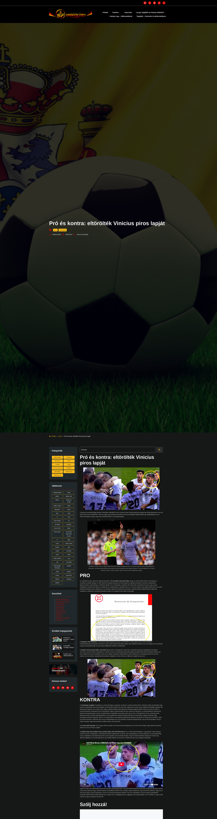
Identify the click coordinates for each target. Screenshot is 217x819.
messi (57, 554)
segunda (69, 565)
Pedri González (57, 558)
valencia (57, 579)
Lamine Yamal (68, 543)
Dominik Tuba (60, 606)
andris (68, 492)
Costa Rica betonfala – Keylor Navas (68, 639)
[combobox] (118, 450)
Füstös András (60, 603)
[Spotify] (67, 687)
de (68, 520)
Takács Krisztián (61, 612)
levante (57, 547)
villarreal (57, 582)
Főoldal (105, 12)
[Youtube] (154, 2)
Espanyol (69, 524)
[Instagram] (149, 2)
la (57, 539)
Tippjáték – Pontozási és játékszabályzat (151, 16)
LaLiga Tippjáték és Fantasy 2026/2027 (150, 12)
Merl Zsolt (59, 616)
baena (68, 505)
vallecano (69, 579)
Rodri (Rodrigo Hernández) (57, 567)
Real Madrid (62, 230)
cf (57, 517)
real (57, 562)
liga (69, 547)
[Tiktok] (159, 2)
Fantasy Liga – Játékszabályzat (121, 16)
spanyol (69, 571)
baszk (68, 509)
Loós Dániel (59, 620)
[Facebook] (144, 2)
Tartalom (115, 12)
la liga (57, 543)
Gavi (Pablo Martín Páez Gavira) (69, 534)
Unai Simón (69, 575)
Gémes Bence (60, 610)
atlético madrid (57, 505)
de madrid (57, 524)
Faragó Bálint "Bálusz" (63, 601)
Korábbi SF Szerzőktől (63, 618)
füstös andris (57, 532)
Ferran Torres (57, 528)
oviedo (68, 554)
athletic (57, 496)
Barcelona (57, 509)
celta (69, 513)
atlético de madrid (68, 501)
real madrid (69, 562)
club (69, 517)
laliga (69, 539)
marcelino (68, 551)
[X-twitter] (163, 2)
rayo (69, 558)
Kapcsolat (128, 12)
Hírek (55, 230)
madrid (57, 551)
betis (57, 513)
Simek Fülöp (60, 608)
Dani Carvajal (57, 520)
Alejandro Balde (57, 492)
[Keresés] (159, 450)
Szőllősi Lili (59, 614)
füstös (68, 528)
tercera (57, 575)
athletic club (69, 496)
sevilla (57, 571)
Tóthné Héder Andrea (62, 599)
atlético (57, 500)
